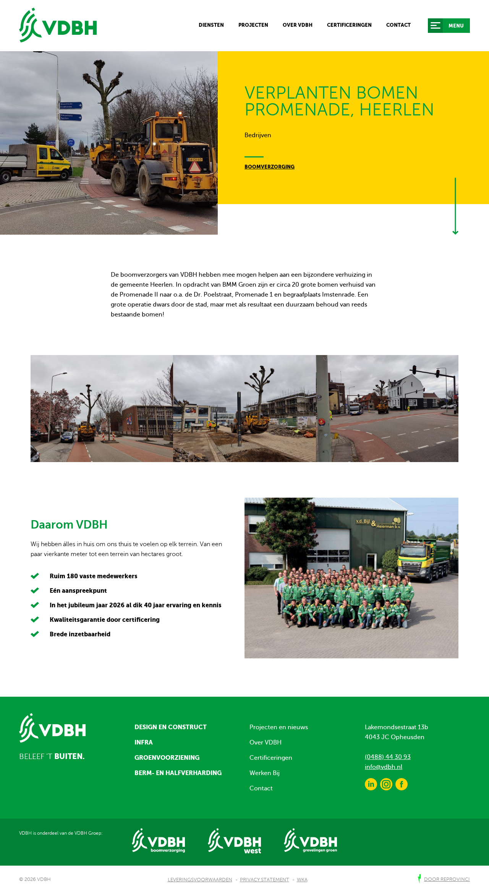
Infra (143, 742)
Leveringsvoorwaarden (200, 879)
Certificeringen (349, 25)
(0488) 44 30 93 (388, 757)
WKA (302, 879)
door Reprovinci (447, 879)
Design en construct (170, 726)
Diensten (211, 25)
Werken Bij (264, 773)
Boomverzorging (269, 167)
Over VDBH (298, 25)
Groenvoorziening (166, 757)
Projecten (253, 25)
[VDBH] (58, 25)
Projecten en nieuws (278, 727)
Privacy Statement (264, 879)
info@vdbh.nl (383, 767)
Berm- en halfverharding (178, 772)
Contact (398, 25)
